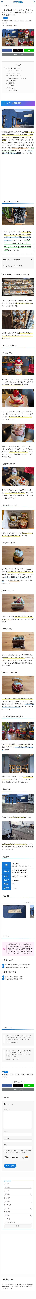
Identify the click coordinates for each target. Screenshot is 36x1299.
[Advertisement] (18, 1253)
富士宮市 (6, 20)
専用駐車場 (12, 80)
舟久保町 (4, 22)
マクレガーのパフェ (15, 73)
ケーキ (22, 20)
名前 (6, 1131)
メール (6, 1138)
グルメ (5, 17)
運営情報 (11, 83)
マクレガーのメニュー (15, 71)
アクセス (11, 88)
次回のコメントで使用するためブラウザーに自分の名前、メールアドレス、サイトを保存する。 (18, 1151)
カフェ (11, 20)
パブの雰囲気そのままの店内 (17, 78)
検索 (18, 1226)
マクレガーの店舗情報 (13, 68)
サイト (5, 1144)
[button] (7, 50)
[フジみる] (18, 2)
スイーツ (17, 20)
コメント (7, 1110)
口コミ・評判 (13, 90)
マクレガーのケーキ (15, 75)
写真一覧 (11, 85)
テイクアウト (28, 20)
